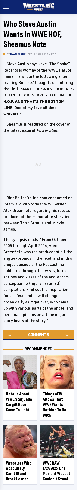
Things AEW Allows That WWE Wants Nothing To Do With (54, 404)
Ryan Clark (17, 54)
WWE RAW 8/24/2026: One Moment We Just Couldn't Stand (56, 471)
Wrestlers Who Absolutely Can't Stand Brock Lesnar (18, 471)
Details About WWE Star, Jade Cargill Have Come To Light (19, 401)
